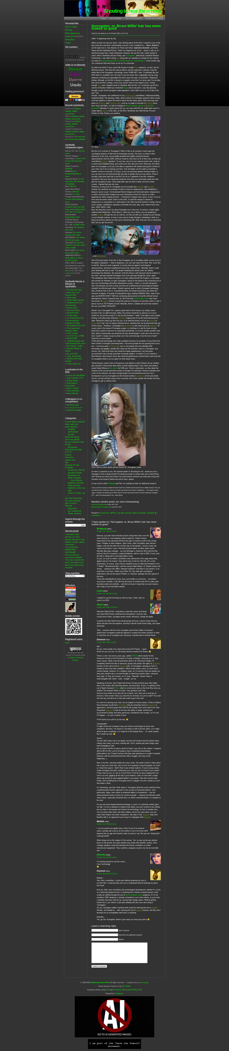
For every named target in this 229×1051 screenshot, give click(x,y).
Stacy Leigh (71, 298)
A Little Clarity (72, 315)
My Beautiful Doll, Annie (76, 343)
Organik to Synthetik (76, 483)
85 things (68, 30)
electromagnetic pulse (133, 895)
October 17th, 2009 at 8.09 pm (106, 531)
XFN (140, 990)
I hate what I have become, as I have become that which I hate (75, 536)
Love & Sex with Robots (76, 375)
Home (103, 19)
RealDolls (68, 169)
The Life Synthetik (133, 19)
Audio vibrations (71, 427)
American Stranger (74, 410)
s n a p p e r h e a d (74, 408)
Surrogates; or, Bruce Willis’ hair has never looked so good (126, 27)
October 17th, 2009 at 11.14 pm (107, 593)
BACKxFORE (72, 338)
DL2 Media (126, 986)
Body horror (72, 508)
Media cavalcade (74, 478)
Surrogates (130, 56)
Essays (68, 445)
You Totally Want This (75, 318)
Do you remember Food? (74, 442)
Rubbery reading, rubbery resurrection (73, 111)
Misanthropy (72, 447)
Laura (100, 591)
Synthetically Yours (141, 298)
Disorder (71, 434)
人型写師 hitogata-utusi (76, 341)
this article (114, 368)
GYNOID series (79, 225)
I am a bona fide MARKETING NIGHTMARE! (71, 549)
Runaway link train (72, 465)
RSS (107, 990)
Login (67, 643)
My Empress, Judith (74, 346)
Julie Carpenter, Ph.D (75, 378)
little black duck (73, 405)
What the (68, 506)
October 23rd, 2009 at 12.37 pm (107, 873)
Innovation (69, 457)
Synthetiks (69, 468)
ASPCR (134, 656)
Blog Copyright (144, 982)
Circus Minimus (76, 480)
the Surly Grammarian (73, 498)
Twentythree (69, 40)
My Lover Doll (72, 354)
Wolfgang (111, 483)
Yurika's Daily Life (73, 364)
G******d (68, 452)
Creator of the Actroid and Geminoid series (75, 161)
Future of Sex (72, 308)
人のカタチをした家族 (75, 336)
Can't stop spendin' (72, 440)
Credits (68, 43)
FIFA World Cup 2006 (73, 450)
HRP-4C (73, 186)
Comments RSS (119, 990)
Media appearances (72, 33)
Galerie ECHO (70, 36)
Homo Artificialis (73, 391)
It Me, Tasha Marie (74, 356)
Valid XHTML (132, 990)
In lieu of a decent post (98, 504)
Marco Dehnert (72, 393)
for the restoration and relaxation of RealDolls (75, 181)
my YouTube (115, 19)
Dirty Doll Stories (73, 310)
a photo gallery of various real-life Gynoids (74, 257)
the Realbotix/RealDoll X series (73, 173)
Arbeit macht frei (71, 424)
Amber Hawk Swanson (75, 300)
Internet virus (70, 460)
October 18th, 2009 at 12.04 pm (107, 607)
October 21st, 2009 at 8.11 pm (106, 824)
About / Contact (71, 27)
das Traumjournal (74, 511)
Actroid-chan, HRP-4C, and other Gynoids (115, 513)
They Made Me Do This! (76, 326)
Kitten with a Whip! (154, 19)
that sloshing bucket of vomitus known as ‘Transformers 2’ (123, 61)
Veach (100, 604)
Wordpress (119, 993)
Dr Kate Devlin (72, 381)
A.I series (76, 194)
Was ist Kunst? (71, 503)
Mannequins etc (74, 475)
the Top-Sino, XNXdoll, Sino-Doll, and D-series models (75, 245)
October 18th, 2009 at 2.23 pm (106, 642)
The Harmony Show (74, 290)
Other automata (74, 485)
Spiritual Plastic (73, 313)
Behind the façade (72, 437)
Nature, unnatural (74, 513)
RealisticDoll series (72, 217)
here (67, 271)
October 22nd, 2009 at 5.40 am (107, 857)
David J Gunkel (73, 388)
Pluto (117, 688)
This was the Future (72, 501)
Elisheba (101, 855)
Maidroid (75, 192)
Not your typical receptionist (100, 507)
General (68, 455)
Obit (66, 462)
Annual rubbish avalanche (75, 422)
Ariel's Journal (72, 333)
